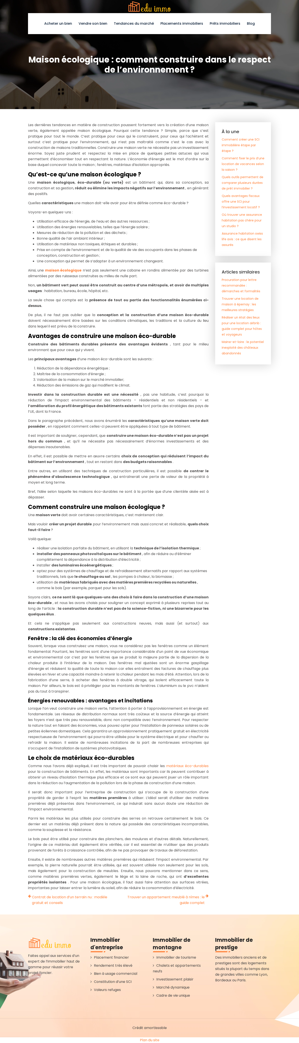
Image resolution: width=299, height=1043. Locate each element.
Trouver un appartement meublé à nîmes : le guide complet (166, 900)
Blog (251, 23)
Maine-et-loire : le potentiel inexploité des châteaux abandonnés (243, 347)
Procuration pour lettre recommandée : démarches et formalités (241, 285)
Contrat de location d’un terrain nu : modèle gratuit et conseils (69, 900)
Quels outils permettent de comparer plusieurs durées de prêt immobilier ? (242, 183)
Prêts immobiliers (225, 23)
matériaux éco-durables (187, 765)
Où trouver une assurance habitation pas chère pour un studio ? (242, 220)
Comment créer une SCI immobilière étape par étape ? (240, 145)
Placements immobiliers (181, 23)
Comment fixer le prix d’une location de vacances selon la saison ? (243, 164)
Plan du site (149, 1040)
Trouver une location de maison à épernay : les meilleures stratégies (240, 304)
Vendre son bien (93, 23)
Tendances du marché (134, 23)
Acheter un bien (58, 23)
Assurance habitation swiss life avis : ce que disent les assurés (242, 239)
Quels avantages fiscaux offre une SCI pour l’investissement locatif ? (241, 201)
